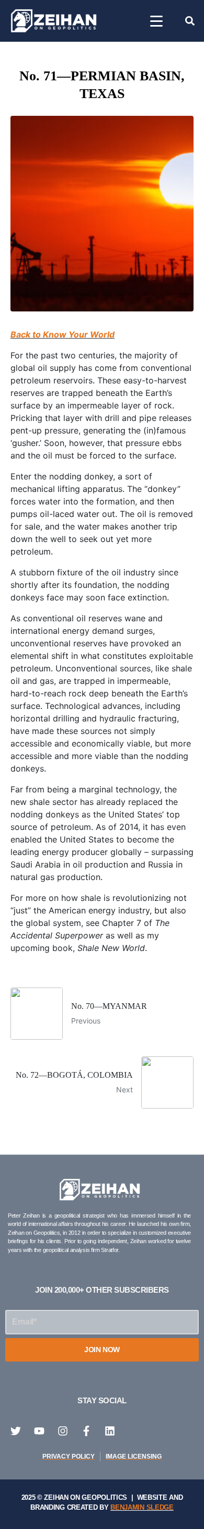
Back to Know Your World (62, 334)
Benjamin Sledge (142, 1507)
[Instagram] (62, 1430)
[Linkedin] (109, 1430)
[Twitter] (15, 1430)
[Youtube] (39, 1430)
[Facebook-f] (86, 1430)
